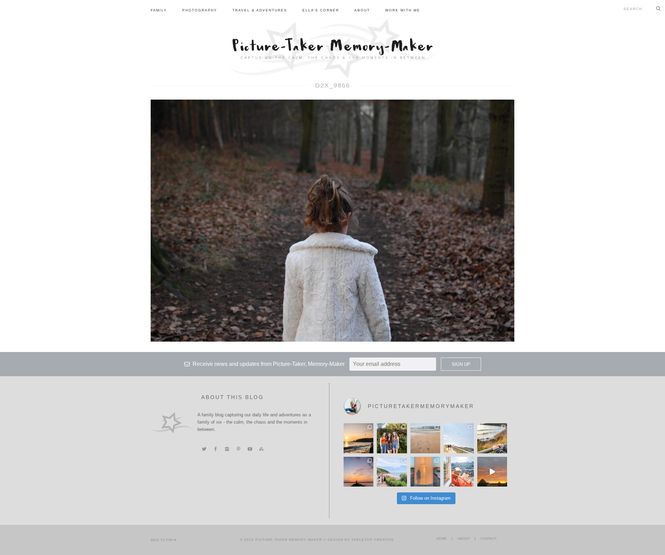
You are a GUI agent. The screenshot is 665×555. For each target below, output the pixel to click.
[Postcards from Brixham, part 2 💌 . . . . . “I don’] (392, 472)
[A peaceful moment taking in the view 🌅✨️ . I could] (492, 438)
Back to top (162, 540)
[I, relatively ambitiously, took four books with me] (458, 472)
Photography (199, 10)
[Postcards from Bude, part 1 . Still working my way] (458, 438)
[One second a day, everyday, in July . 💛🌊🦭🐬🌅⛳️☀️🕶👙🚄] (492, 472)
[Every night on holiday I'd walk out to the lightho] (425, 472)
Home (441, 538)
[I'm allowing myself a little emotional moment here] (392, 438)
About (362, 10)
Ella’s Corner (320, 10)
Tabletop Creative (373, 540)
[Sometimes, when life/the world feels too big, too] (358, 438)
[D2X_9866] (332, 220)
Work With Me (402, 10)
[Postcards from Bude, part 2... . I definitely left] (425, 438)
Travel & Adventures (259, 10)
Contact (488, 538)
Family (159, 10)
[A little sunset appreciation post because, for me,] (358, 472)
